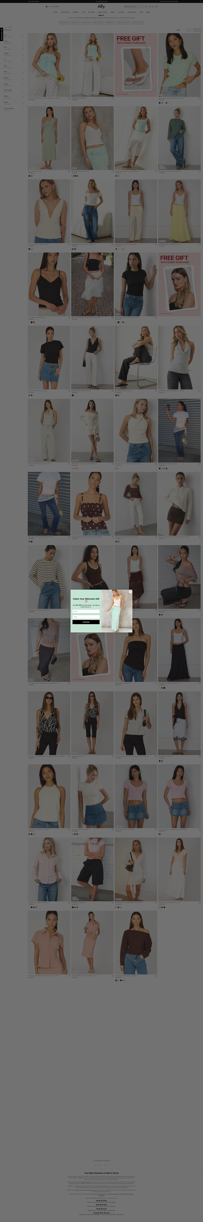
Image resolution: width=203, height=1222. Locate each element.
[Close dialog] (130, 591)
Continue (86, 622)
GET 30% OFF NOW (1, 34)
